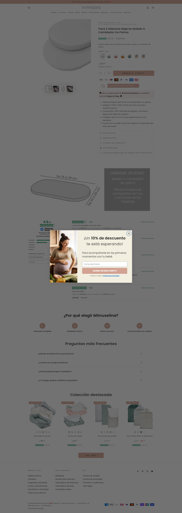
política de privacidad (111, 276)
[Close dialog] (128, 233)
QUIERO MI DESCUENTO (105, 270)
